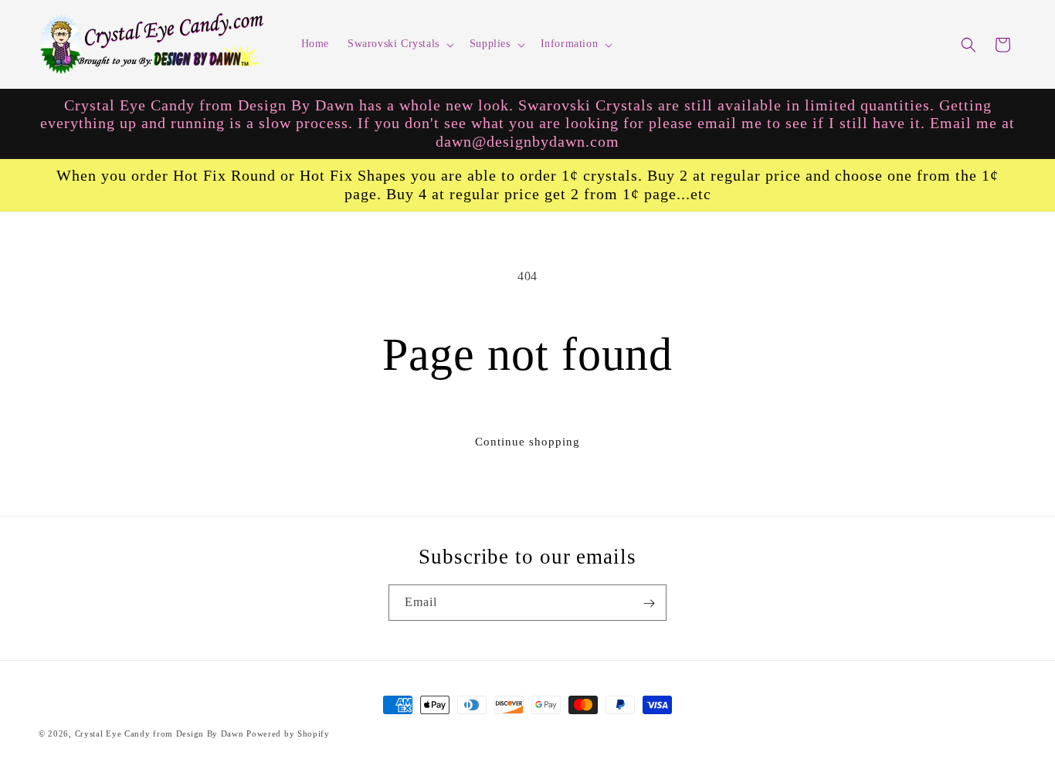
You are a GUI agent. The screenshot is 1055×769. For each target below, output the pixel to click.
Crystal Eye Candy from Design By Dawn (159, 733)
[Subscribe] (649, 603)
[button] (399, 44)
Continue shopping (527, 441)
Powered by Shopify (288, 733)
